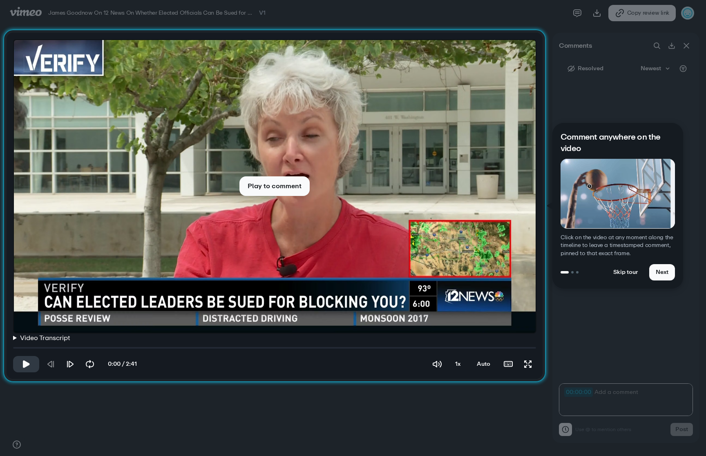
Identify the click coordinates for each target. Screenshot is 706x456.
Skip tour (625, 272)
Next (662, 272)
